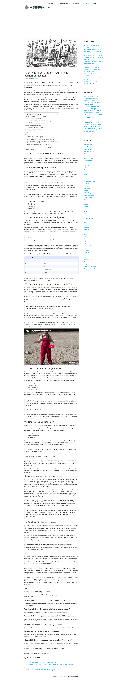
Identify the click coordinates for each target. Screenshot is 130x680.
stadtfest (93, 117)
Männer (86, 206)
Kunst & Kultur (88, 204)
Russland (86, 112)
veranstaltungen (97, 124)
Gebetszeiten (87, 179)
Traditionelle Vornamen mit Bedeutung (36, 127)
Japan (94, 104)
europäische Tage (89, 165)
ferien (89, 100)
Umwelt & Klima (75, 3)
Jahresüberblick (88, 188)
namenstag (95, 107)
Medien (86, 209)
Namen (86, 216)
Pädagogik (94, 110)
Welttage (94, 3)
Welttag (94, 129)
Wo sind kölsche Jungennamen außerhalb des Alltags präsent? (42, 141)
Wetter (86, 262)
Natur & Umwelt (88, 218)
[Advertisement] (65, 25)
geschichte (94, 102)
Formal (86, 172)
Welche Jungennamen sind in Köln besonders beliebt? (40, 137)
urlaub (86, 124)
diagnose (93, 98)
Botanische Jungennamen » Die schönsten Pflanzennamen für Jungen (41, 670)
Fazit (26, 132)
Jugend (86, 190)
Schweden (96, 112)
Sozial (85, 234)
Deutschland (87, 98)
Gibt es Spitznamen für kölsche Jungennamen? (38, 142)
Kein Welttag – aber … (90, 193)
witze (86, 131)
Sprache (85, 3)
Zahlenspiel (87, 271)
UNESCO (86, 252)
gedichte (87, 102)
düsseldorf (98, 98)
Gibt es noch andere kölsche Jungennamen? (38, 144)
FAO (85, 167)
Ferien (85, 170)
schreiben (90, 112)
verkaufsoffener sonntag (92, 126)
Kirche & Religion (88, 197)
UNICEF (86, 255)
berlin (94, 96)
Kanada (97, 104)
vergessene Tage (88, 259)
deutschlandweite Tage (90, 158)
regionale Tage (88, 225)
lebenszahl (86, 106)
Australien (91, 96)
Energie (86, 163)
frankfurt (93, 100)
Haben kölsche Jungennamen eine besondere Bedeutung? (41, 146)
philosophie (93, 109)
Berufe (86, 154)
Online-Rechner (88, 220)
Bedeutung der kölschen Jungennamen (35, 129)
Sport (85, 236)
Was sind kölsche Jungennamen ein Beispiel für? (39, 147)
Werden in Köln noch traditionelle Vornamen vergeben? (41, 139)
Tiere (85, 243)
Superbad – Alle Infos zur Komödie (93, 55)
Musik (85, 213)
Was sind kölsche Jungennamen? (35, 136)
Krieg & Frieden (88, 202)
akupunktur (86, 96)
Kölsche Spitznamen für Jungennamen (35, 123)
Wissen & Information (90, 266)
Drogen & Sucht (88, 160)
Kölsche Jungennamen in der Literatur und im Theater (39, 122)
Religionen (87, 229)
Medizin (86, 211)
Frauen (86, 174)
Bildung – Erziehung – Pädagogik (92, 156)
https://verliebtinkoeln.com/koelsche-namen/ (40, 661)
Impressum (64, 676)
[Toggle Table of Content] (56, 114)
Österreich (95, 131)
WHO (85, 264)
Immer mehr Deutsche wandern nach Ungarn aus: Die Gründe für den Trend (93, 51)
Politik (85, 223)
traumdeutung (89, 122)
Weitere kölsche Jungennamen (33, 125)
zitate (90, 131)
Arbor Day (86, 147)
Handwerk (87, 183)
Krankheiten (87, 200)
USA (89, 124)
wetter (99, 129)
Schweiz (100, 112)
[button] (48, 11)
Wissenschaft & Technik (90, 269)
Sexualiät (86, 232)
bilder (98, 96)
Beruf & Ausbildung (89, 151)
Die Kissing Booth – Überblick (92, 67)
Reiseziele (50, 3)
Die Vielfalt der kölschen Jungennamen (36, 131)
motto (90, 106)
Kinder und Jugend (89, 195)
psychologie (87, 111)
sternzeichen (89, 120)
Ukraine (97, 122)
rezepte (99, 111)
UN (85, 248)
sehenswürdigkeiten (90, 115)
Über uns (50, 7)
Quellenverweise (29, 149)
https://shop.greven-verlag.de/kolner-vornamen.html (42, 662)
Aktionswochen (88, 144)
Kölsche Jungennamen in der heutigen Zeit (36, 120)
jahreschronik (88, 105)
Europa (85, 100)
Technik (86, 241)
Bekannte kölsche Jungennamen (33, 118)
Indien (99, 102)
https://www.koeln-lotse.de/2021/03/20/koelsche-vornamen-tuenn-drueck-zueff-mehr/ (51, 664)
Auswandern (87, 149)
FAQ (26, 134)
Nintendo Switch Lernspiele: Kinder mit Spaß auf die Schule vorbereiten (93, 63)
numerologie (86, 108)
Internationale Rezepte (62, 3)
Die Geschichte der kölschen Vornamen (35, 116)
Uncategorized (88, 250)
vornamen (88, 129)
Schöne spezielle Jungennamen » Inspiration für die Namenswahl (40, 669)
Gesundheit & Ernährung (90, 181)
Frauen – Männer (88, 177)
